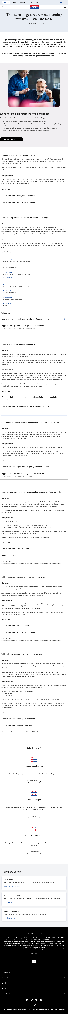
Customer (6, 2)
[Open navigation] (65, 7)
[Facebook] (27, 999)
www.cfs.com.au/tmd (48, 943)
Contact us (63, 2)
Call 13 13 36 (16, 887)
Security (39, 1004)
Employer (22, 2)
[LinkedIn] (36, 999)
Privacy (27, 1006)
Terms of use (30, 1004)
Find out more (8, 903)
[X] (41, 999)
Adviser (15, 2)
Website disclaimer (38, 1006)
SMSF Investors (33, 2)
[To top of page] (34, 962)
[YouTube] (32, 999)
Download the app (9, 918)
